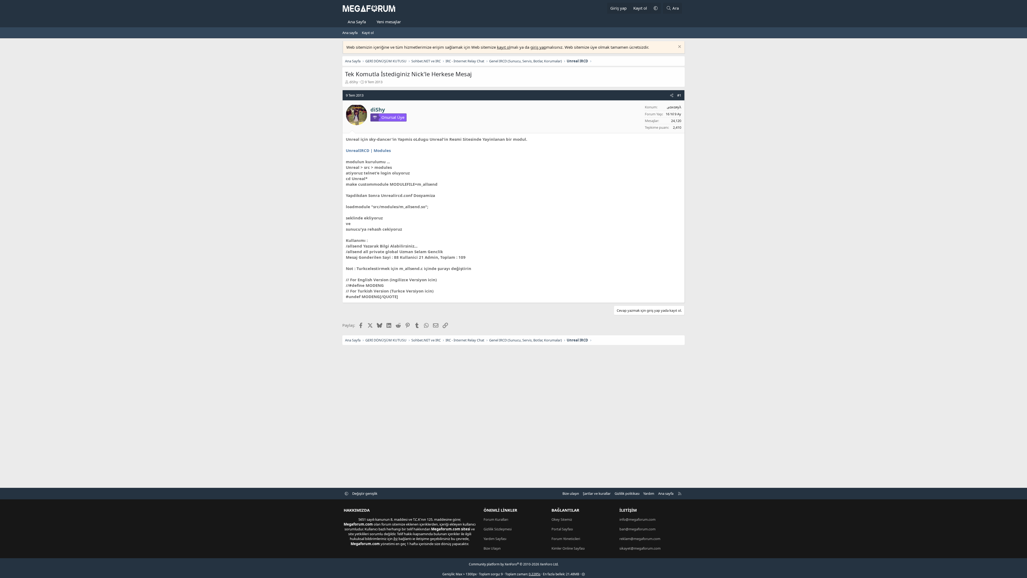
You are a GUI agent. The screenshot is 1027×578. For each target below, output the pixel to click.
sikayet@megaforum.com (640, 548)
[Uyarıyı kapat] (679, 47)
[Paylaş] (671, 95)
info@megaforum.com (637, 519)
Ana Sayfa (357, 21)
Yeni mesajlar (389, 21)
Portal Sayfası (562, 529)
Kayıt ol (368, 32)
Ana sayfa (350, 32)
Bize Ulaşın (492, 548)
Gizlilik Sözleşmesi (498, 529)
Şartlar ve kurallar (597, 493)
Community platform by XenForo (513, 564)
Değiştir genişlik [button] (364, 493)
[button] (655, 8)
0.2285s (535, 574)
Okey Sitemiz (561, 519)
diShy (353, 81)
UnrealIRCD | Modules (368, 150)
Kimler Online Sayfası (568, 548)
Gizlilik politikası (627, 493)
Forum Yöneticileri (565, 538)
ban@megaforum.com (637, 529)
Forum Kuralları (496, 519)
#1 (679, 95)
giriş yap (538, 47)
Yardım (648, 493)
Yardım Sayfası (495, 538)
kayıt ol (503, 47)
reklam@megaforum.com (639, 538)
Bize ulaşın (570, 493)
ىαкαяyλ (674, 107)
